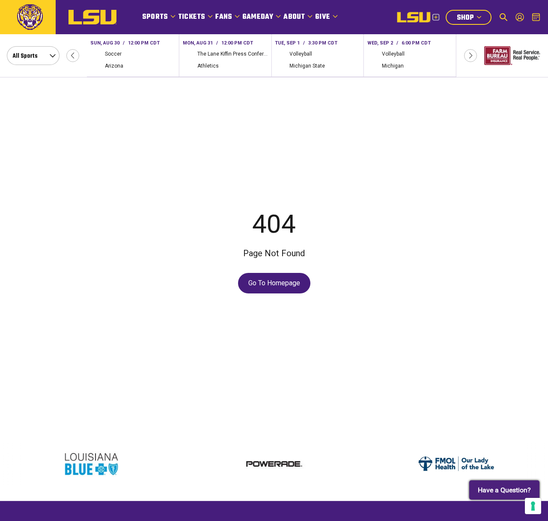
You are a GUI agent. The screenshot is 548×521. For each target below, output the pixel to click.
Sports (155, 17)
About (294, 17)
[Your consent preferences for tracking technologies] (533, 506)
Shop (473, 18)
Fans (223, 17)
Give (322, 17)
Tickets (191, 17)
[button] (72, 55)
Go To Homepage (274, 283)
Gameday (257, 17)
